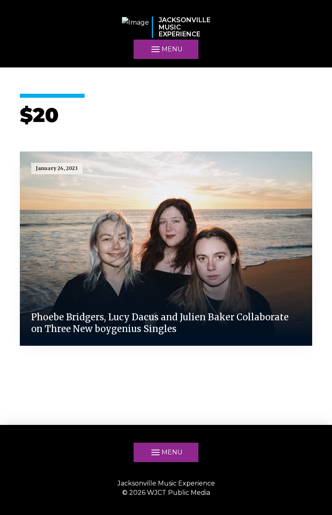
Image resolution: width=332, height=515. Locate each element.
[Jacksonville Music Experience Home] (135, 27)
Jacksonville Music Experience (166, 483)
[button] (166, 452)
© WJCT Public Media (166, 492)
